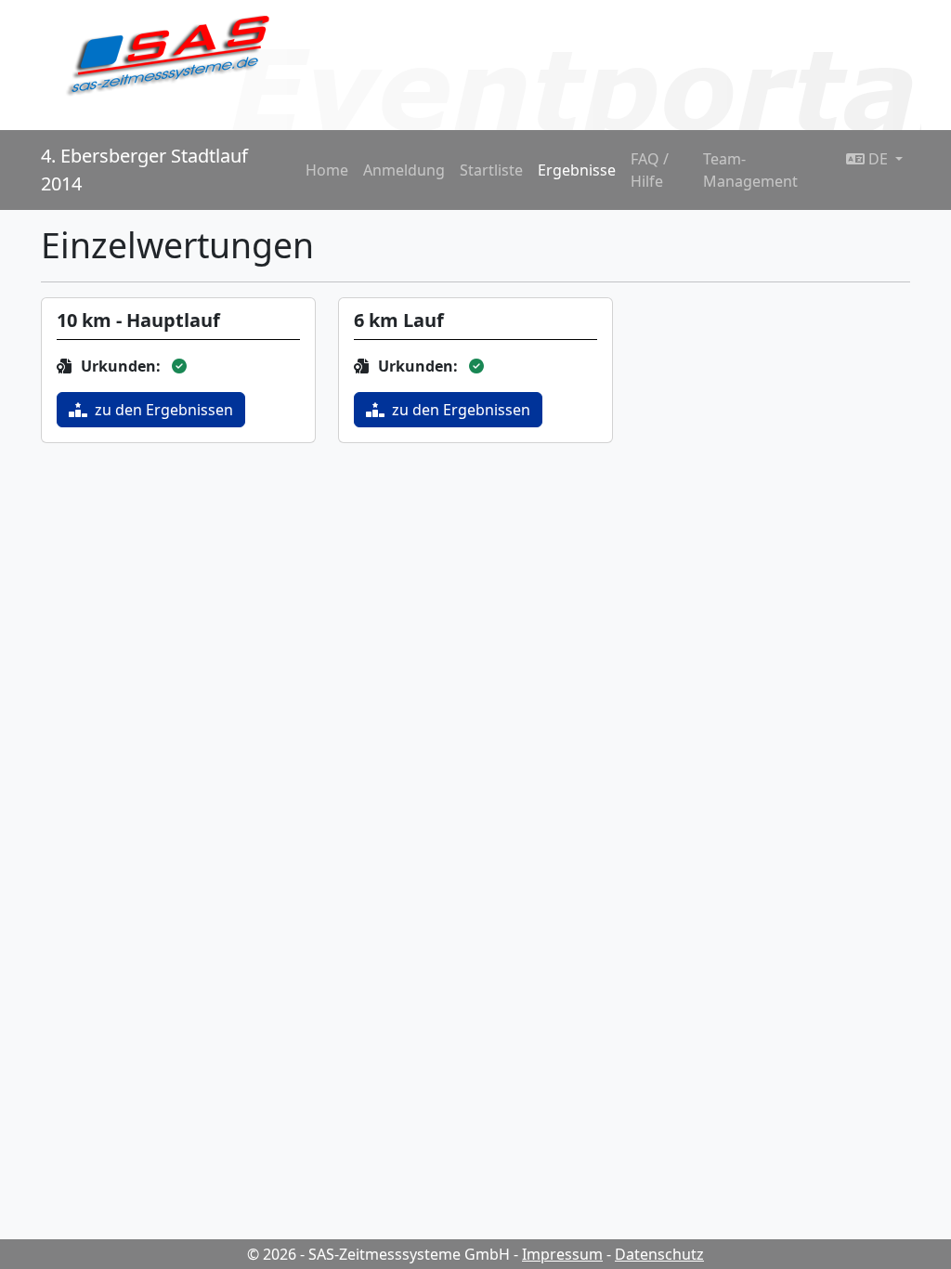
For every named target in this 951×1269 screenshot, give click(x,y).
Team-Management (750, 170)
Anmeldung (404, 170)
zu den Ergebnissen (164, 409)
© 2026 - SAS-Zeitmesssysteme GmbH (378, 1254)
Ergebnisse (577, 170)
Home (327, 170)
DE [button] (878, 159)
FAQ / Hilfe (650, 170)
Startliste (491, 170)
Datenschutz (659, 1254)
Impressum (562, 1254)
